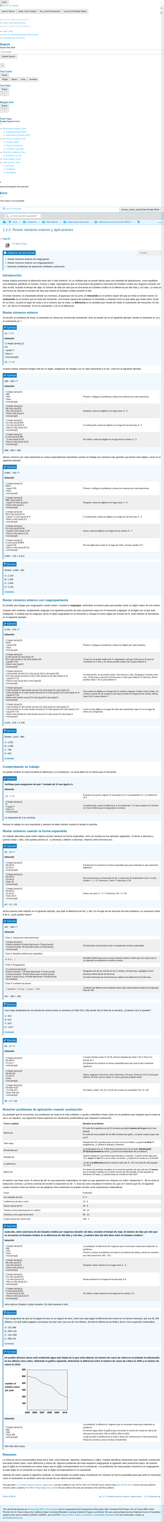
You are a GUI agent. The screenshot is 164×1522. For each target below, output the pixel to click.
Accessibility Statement (103, 1515)
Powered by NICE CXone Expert (43, 1509)
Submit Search (8, 56)
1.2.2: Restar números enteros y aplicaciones (35, 1485)
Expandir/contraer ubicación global (159, 221)
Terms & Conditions (83, 1515)
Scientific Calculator (15, 149)
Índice (144, 253)
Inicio (15, 222)
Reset (4, 75)
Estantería (32, 222)
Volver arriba (8, 1496)
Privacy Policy (67, 1515)
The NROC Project (19, 244)
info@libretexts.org (13, 1518)
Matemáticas (52, 222)
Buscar (7, 216)
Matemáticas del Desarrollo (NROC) (115, 222)
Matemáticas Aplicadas (78, 222)
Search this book (7, 47)
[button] (10, 169)
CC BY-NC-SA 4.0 (125, 1485)
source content (51, 1488)
